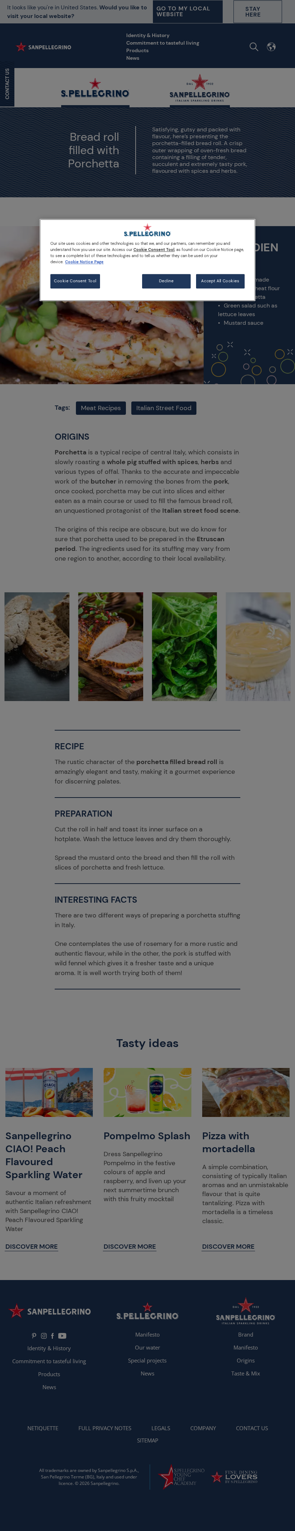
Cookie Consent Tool (75, 281)
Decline (166, 281)
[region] (147, 260)
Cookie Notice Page (84, 262)
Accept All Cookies (220, 281)
